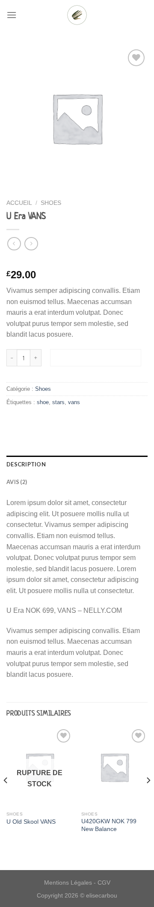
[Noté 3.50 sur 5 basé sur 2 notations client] (77, 261)
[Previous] (6, 797)
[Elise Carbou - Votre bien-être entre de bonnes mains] (77, 15)
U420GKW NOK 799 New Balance (108, 825)
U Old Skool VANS (31, 822)
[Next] (148, 797)
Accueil (19, 203)
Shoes (51, 203)
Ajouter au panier (96, 358)
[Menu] (11, 14)
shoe (43, 402)
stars (58, 402)
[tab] (77, 464)
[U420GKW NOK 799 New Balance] (114, 767)
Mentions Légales (68, 882)
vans (74, 402)
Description (26, 464)
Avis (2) (16, 481)
